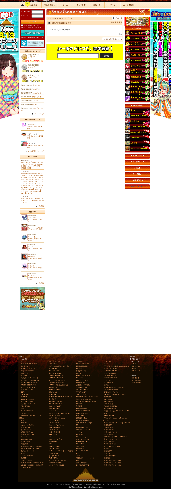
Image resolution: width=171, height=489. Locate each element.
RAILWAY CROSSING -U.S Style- (114, 394)
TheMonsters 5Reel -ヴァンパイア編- (61, 451)
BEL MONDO (80, 434)
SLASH (106, 364)
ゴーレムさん (32, 237)
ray (31, 143)
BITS (50, 444)
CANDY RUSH (53, 453)
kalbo (32, 124)
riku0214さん (32, 77)
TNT (50, 437)
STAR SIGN (79, 449)
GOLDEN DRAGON (82, 420)
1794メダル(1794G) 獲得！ (35, 230)
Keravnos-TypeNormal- (57, 425)
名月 (22, 420)
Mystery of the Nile (27, 425)
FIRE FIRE (79, 378)
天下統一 (107, 385)
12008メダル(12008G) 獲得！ (35, 278)
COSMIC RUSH (26, 467)
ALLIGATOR (53, 364)
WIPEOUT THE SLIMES (56, 465)
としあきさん (36, 93)
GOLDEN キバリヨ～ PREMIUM (115, 437)
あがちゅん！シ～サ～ (28, 451)
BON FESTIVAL (26, 427)
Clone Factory (81, 437)
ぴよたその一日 (109, 434)
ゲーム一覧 (23, 359)
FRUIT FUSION (54, 423)
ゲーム (21, 357)
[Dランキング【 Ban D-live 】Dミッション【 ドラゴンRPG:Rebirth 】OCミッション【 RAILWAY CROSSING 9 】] (32, 165)
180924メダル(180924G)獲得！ (35, 128)
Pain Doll (24, 397)
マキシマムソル (109, 430)
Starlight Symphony (56, 411)
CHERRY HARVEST (27, 456)
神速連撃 (79, 406)
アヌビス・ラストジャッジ (29, 378)
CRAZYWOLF (80, 382)
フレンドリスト (137, 366)
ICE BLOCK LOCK (82, 366)
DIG (77, 460)
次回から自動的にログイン (32, 25)
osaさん (30, 246)
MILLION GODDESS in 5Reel (86, 401)
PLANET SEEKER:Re (110, 406)
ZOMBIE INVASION (110, 378)
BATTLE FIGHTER (82, 380)
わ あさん (31, 266)
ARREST (78, 373)
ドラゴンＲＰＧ (26, 430)
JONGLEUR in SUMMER (29, 364)
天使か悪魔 (24, 444)
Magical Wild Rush (82, 427)
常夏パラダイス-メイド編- (112, 463)
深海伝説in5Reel (81, 418)
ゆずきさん (31, 57)
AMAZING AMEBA (82, 390)
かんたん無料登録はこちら (113, 39)
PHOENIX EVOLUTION (56, 382)
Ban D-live (24, 366)
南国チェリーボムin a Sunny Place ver (117, 423)
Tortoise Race (53, 387)
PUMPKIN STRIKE (27, 411)
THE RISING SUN (26, 394)
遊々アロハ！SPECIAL (83, 430)
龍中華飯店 (52, 399)
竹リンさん (36, 85)
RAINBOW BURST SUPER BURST (87, 397)
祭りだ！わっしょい (110, 439)
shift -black (108, 399)
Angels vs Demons (27, 371)
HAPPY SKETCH (81, 441)
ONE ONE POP (54, 408)
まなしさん (31, 67)
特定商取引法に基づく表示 (102, 484)
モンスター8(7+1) (109, 441)
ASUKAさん (36, 104)
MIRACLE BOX (53, 368)
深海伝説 (107, 458)
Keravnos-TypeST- (55, 406)
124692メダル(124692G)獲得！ (35, 146)
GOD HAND (108, 361)
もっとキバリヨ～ (54, 456)
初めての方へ (136, 378)
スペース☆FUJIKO (110, 456)
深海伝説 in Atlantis (55, 373)
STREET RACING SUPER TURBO (31, 446)
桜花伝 (106, 449)
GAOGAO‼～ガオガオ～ (112, 392)
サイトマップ (49, 484)
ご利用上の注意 (59, 484)
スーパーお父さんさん (35, 227)
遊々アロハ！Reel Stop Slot (30, 380)
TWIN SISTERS (53, 458)
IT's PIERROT (108, 382)
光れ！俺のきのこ (82, 463)
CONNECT (79, 404)
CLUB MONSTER (81, 444)
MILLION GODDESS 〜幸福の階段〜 (33, 465)
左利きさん (36, 101)
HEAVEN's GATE (81, 408)
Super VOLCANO (82, 451)
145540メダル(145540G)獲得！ (35, 137)
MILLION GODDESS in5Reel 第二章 (60, 397)
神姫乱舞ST (108, 425)
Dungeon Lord (54, 371)
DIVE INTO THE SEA (55, 401)
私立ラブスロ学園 (54, 415)
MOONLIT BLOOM (27, 434)
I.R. (77, 425)
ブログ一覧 (118, 18)
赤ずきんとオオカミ (110, 368)
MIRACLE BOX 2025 (27, 399)
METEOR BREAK (26, 439)
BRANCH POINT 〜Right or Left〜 (60, 413)
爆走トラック (25, 453)
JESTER (23, 392)
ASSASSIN (24, 373)
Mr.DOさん (31, 256)
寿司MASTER (25, 423)
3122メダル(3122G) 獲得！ (35, 220)
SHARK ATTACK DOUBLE (112, 371)
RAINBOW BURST (110, 408)
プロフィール (136, 371)
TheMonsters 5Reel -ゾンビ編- (59, 366)
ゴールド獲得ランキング (36, 151)
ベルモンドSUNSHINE (28, 404)
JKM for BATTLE (109, 427)
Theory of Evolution (56, 463)
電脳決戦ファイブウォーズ (85, 458)
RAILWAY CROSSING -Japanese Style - (117, 366)
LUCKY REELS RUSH (55, 420)
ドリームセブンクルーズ (112, 432)
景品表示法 (89, 484)
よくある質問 (136, 380)
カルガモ (24, 375)
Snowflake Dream (55, 427)
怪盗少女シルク (81, 371)
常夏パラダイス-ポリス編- (112, 460)
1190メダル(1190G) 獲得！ (35, 259)
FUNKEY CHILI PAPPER (28, 385)
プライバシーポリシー (78, 484)
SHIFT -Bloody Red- (83, 439)
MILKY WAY (52, 394)
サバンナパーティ (27, 460)
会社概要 (113, 484)
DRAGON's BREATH (55, 404)
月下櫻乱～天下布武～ (83, 385)
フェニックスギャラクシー (57, 380)
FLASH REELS (25, 441)
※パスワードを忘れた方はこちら (31, 27)
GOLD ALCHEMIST (27, 401)
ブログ (134, 364)
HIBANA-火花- (109, 404)
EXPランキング (39, 114)
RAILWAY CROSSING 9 (83, 411)
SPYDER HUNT (53, 430)
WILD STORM (25, 406)
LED (77, 453)
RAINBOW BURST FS (111, 390)
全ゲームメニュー (137, 186)
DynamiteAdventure (28, 437)
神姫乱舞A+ (108, 397)
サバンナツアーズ (110, 444)
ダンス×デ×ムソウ (27, 390)
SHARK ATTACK (109, 415)
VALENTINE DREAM (83, 364)
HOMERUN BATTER (82, 465)
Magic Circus (53, 434)
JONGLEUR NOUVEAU (56, 375)
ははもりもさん (37, 97)
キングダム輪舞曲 (110, 373)
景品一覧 (133, 357)
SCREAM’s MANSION (56, 378)
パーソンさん (32, 217)
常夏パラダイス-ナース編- (112, 465)
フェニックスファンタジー (57, 460)
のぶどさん (36, 89)
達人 (22, 361)
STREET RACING (81, 394)
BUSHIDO (24, 458)
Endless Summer (54, 446)
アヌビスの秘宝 (81, 392)
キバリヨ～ (80, 432)
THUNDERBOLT (81, 387)
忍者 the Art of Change (84, 423)
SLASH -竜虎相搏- (54, 432)
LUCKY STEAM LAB (27, 432)
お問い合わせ (136, 382)
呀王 (22, 408)
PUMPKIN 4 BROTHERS (84, 375)
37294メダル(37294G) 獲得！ (35, 240)
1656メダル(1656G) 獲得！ (35, 269)
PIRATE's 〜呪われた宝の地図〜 (59, 385)
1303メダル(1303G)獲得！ (35, 249)
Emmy (32, 134)
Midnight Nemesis (55, 390)
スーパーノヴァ (81, 361)
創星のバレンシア (54, 361)
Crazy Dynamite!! (82, 413)
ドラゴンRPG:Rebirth (28, 387)
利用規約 (67, 484)
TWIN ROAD (25, 413)
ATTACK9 (79, 368)
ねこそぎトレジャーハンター (113, 446)
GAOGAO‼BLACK (110, 375)
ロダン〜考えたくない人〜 (57, 418)
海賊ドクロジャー (54, 392)
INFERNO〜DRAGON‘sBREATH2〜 (32, 463)
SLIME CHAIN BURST (28, 368)
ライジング (107, 380)
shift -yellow (108, 401)
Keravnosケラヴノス (56, 439)
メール (134, 368)
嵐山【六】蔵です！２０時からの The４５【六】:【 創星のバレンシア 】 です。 (32, 200)
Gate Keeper (53, 441)
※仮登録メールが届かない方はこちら (32, 37)
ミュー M (107, 453)
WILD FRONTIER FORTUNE (30, 449)
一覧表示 (41, 206)
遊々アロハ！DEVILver (84, 399)
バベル (78, 456)
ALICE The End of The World (114, 387)
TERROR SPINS (54, 449)
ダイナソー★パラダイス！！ (30, 382)
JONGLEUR (80, 415)
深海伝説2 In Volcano (111, 451)
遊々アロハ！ (80, 446)
